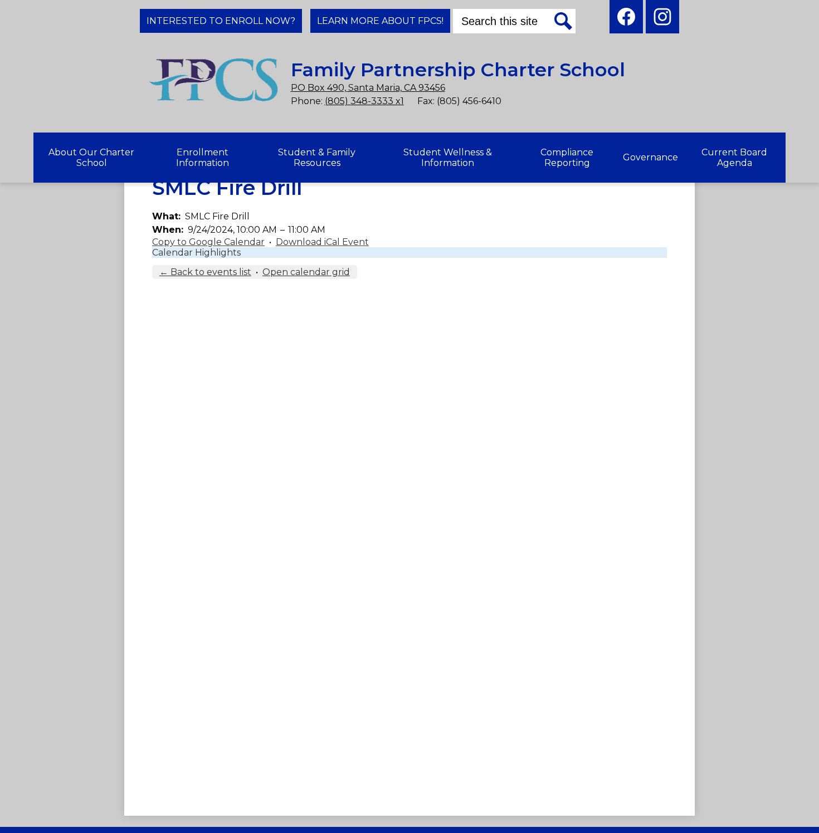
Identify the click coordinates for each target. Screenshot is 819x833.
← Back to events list (205, 272)
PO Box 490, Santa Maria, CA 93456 (368, 87)
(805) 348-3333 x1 (364, 101)
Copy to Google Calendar (208, 242)
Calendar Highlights (196, 252)
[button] (91, 158)
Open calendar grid (306, 272)
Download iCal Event (322, 242)
